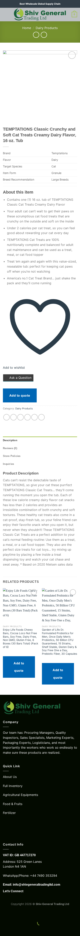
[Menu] (5, 14)
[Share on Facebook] (13, 417)
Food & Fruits (12, 804)
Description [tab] (10, 440)
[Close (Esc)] (4, 913)
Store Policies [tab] (12, 456)
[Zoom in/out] (15, 913)
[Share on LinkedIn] (41, 417)
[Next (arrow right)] (15, 929)
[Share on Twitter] (20, 417)
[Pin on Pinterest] (34, 417)
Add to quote (19, 395)
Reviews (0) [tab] (10, 448)
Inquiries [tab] (8, 463)
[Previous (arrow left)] (4, 929)
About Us (10, 777)
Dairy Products (47, 28)
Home (26, 28)
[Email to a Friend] (27, 417)
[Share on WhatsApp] (6, 417)
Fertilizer (9, 813)
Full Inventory (13, 786)
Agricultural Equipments (20, 795)
